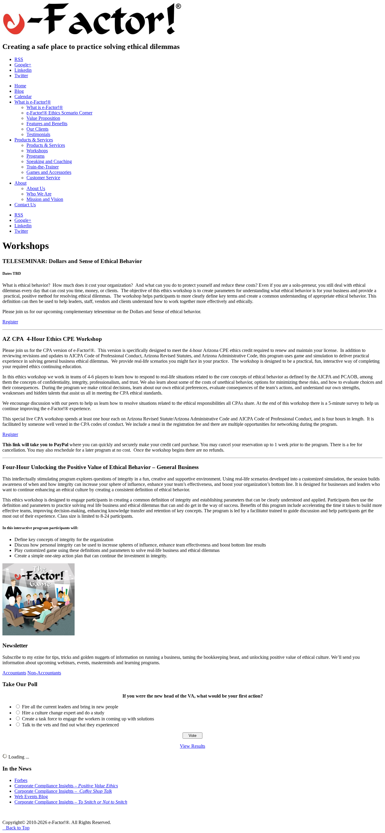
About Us (35, 188)
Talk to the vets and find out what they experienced (70, 724)
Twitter (21, 75)
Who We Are (38, 193)
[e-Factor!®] (92, 33)
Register (10, 321)
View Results (192, 746)
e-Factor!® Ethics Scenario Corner (59, 112)
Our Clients (37, 129)
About (20, 183)
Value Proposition (43, 118)
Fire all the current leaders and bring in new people (70, 706)
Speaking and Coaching (49, 161)
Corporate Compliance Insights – (66, 785)
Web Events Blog (31, 796)
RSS (18, 59)
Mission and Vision (44, 199)
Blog (19, 91)
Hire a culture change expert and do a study (63, 712)
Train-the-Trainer (42, 166)
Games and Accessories (48, 172)
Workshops (37, 150)
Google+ (22, 64)
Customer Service (43, 177)
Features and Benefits (46, 123)
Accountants (14, 672)
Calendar (23, 96)
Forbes (20, 780)
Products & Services (33, 139)
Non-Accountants (44, 672)
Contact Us (25, 204)
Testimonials (38, 134)
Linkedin (23, 70)
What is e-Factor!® (32, 102)
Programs (35, 156)
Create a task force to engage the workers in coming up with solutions (88, 718)
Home (20, 85)
